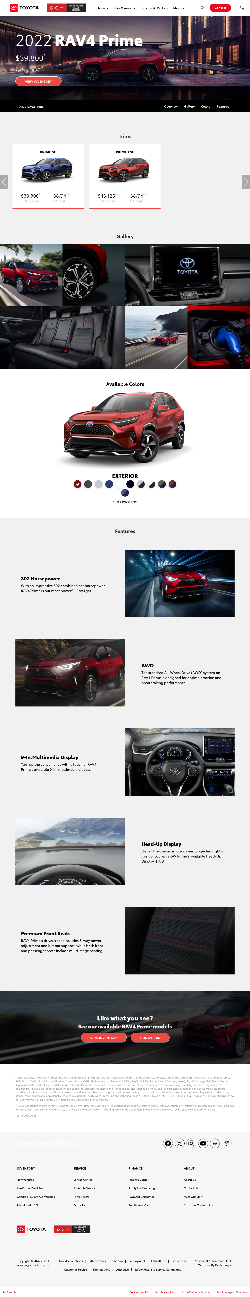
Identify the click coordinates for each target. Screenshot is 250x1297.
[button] (242, 8)
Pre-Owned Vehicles (30, 1188)
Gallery (189, 106)
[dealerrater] (226, 1143)
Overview (171, 106)
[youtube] (203, 1143)
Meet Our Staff (193, 1197)
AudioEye (122, 1269)
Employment (137, 1261)
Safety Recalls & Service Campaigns (158, 1269)
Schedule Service (84, 1188)
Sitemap (117, 1261)
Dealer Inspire (224, 1265)
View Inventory (38, 81)
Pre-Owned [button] (122, 8)
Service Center (82, 1179)
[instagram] (191, 1143)
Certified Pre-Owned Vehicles (36, 1197)
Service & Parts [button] (152, 8)
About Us (190, 1179)
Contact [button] (220, 7)
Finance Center (138, 1179)
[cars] (215, 1143)
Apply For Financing (142, 1188)
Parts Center (81, 1197)
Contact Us (150, 1037)
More (177, 8)
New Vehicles (25, 1179)
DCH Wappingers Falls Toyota (33, 1263)
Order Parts (80, 1205)
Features (223, 106)
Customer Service (75, 1269)
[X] (180, 1143)
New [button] (102, 8)
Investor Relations (71, 1261)
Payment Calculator (141, 1197)
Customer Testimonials (199, 1205)
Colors (205, 106)
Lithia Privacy (97, 1261)
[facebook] (168, 1143)
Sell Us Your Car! (139, 1205)
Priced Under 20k (27, 1205)
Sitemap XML (101, 1269)
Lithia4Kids (158, 1261)
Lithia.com (178, 1261)
